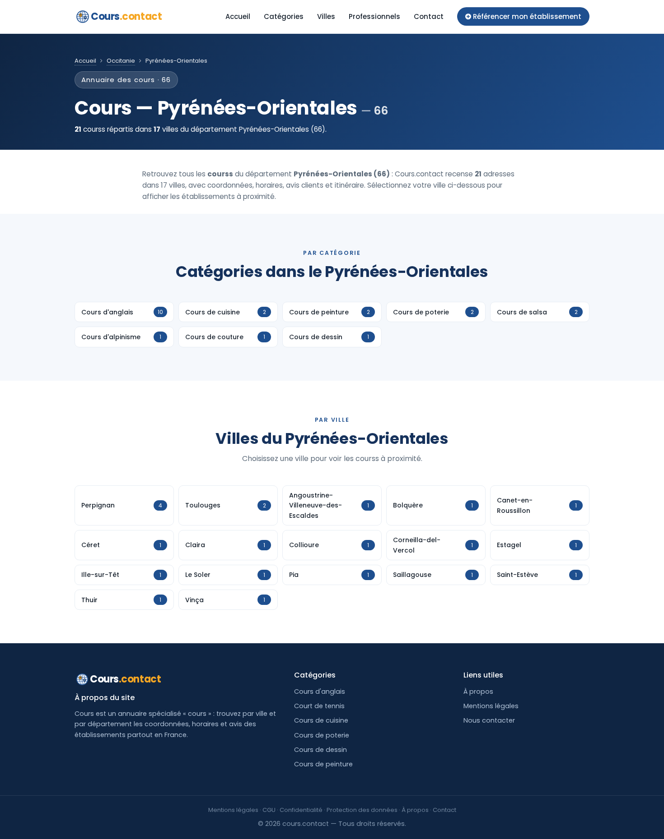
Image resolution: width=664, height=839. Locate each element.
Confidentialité (301, 810)
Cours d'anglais (319, 691)
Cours (126, 16)
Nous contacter (489, 720)
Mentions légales (491, 705)
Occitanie (121, 60)
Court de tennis (319, 705)
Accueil (237, 16)
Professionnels (374, 16)
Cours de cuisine (321, 720)
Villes (326, 16)
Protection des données (362, 810)
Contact (429, 16)
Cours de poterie (321, 735)
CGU (269, 810)
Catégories (284, 16)
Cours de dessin (320, 749)
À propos (478, 691)
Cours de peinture (323, 764)
